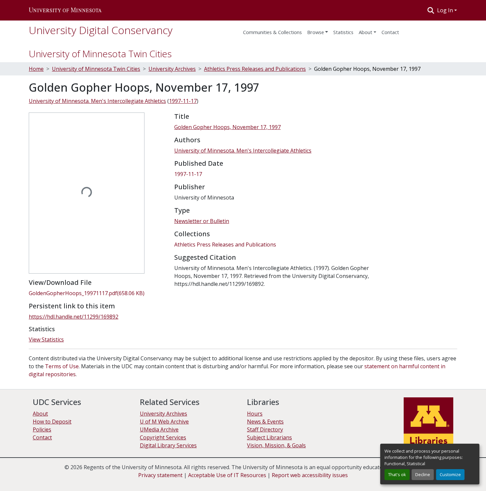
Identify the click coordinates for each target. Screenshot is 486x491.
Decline (422, 474)
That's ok (397, 474)
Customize (450, 474)
